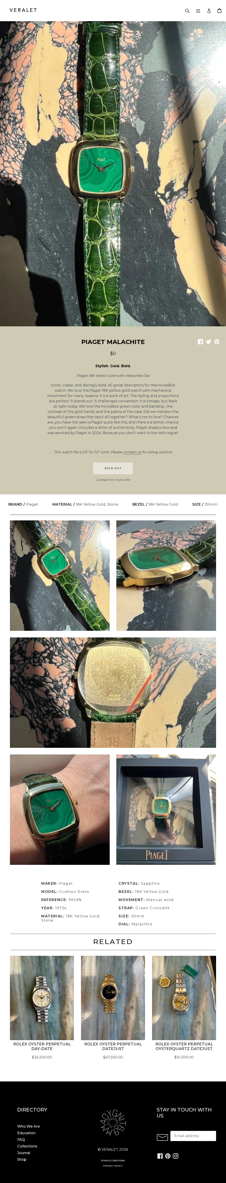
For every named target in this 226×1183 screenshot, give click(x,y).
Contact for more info (113, 480)
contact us (132, 452)
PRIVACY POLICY (113, 1165)
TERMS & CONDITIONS (113, 1160)
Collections (27, 1146)
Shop (21, 1159)
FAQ (21, 1140)
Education (26, 1133)
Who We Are (28, 1126)
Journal (23, 1153)
